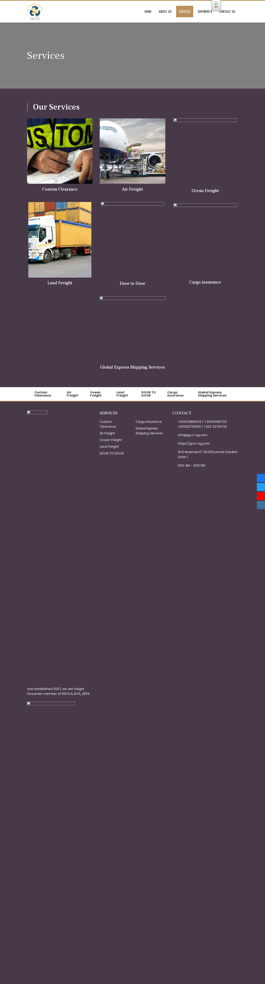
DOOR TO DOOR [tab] (148, 394)
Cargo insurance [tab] (175, 394)
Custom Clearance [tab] (42, 394)
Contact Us (227, 11)
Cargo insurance (205, 282)
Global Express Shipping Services (132, 367)
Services (185, 11)
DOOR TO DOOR (112, 453)
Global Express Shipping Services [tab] (212, 394)
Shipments (205, 11)
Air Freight (132, 189)
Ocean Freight (205, 190)
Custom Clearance (60, 189)
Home (148, 11)
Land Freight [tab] (122, 394)
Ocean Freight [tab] (96, 394)
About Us (165, 11)
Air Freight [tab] (72, 394)
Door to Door (132, 283)
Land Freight (59, 283)
